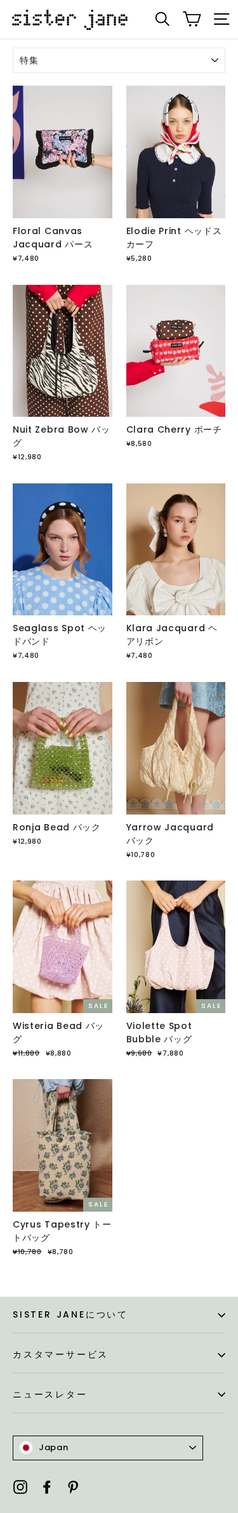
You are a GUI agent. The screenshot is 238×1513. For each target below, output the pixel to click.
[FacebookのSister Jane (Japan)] (47, 1486)
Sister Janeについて (70, 1314)
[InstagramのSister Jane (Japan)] (20, 1486)
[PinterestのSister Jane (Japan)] (73, 1486)
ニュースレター (50, 1394)
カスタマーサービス (61, 1354)
